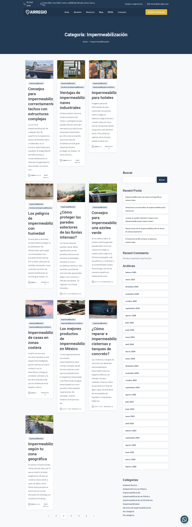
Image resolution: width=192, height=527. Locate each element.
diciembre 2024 (131, 287)
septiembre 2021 (132, 438)
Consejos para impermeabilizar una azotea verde (106, 222)
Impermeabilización (100, 41)
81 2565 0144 (30, 4)
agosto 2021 (130, 445)
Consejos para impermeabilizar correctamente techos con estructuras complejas (42, 104)
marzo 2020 (130, 459)
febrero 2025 (130, 272)
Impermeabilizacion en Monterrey (138, 500)
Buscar (128, 173)
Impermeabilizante (131, 504)
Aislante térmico (130, 485)
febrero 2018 (130, 466)
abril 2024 (129, 344)
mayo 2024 (130, 337)
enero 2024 (130, 359)
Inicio (85, 41)
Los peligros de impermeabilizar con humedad (42, 223)
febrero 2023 (130, 430)
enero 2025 (130, 279)
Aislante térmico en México (135, 489)
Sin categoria (128, 511)
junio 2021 (129, 452)
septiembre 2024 (132, 308)
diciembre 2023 (131, 366)
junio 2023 (129, 409)
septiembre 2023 (132, 387)
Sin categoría (128, 515)
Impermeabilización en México (136, 496)
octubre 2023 (131, 380)
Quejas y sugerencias (134, 4)
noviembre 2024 (132, 294)
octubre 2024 (131, 301)
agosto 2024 (130, 315)
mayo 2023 (130, 416)
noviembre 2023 (132, 373)
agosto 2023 (130, 394)
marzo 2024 (130, 351)
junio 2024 (129, 330)
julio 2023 (129, 402)
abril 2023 (129, 423)
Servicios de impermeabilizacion (137, 507)
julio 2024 (129, 323)
